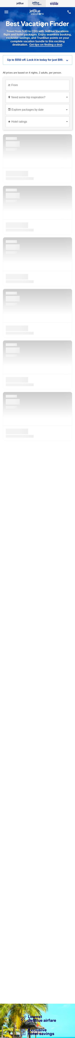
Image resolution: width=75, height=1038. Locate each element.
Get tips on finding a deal (45, 44)
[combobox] (38, 86)
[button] (37, 60)
